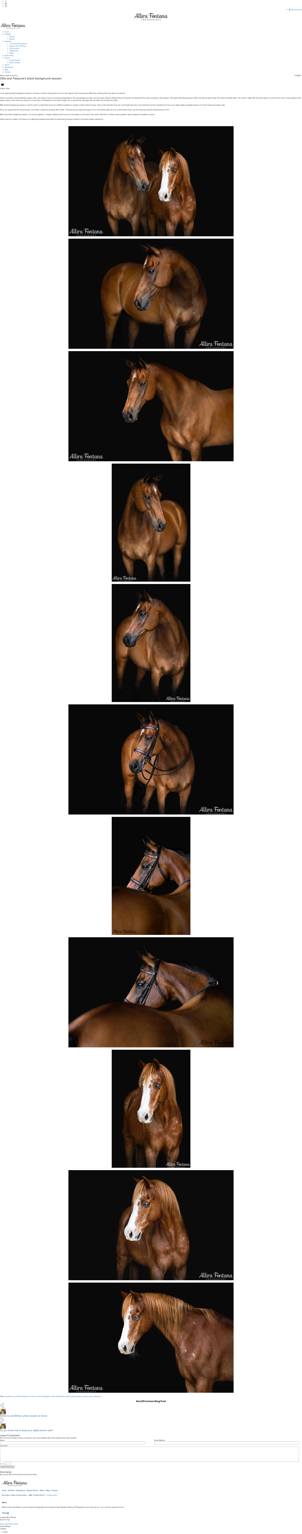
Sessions (8, 41)
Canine (12, 36)
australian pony (9, 1396)
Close (2, 1524)
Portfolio (8, 34)
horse (33, 1396)
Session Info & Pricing (17, 46)
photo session (76, 1396)
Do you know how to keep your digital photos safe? (26, 1430)
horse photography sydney (61, 1396)
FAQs (11, 53)
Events (7, 58)
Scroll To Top (5, 1519)
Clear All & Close (12, 1524)
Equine (12, 39)
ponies (85, 1396)
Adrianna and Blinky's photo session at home (23, 1415)
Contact (7, 72)
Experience (20, 1490)
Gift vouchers (14, 48)
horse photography (43, 1396)
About (7, 65)
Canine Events (14, 60)
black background (23, 1396)
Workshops (9, 67)
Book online (9, 55)
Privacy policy (52, 1495)
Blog (6, 69)
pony (90, 1396)
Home (7, 32)
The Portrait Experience (18, 43)
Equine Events (14, 62)
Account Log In (296, 9)
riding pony (97, 1396)
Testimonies (13, 50)
